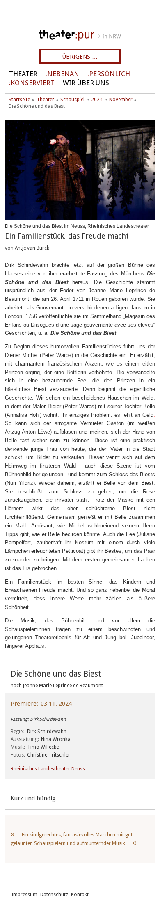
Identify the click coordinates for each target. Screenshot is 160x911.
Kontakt (80, 894)
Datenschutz (54, 894)
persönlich (109, 74)
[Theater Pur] (80, 35)
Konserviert (33, 83)
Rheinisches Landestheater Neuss (48, 769)
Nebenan (63, 74)
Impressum (24, 894)
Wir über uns (86, 83)
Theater (23, 74)
